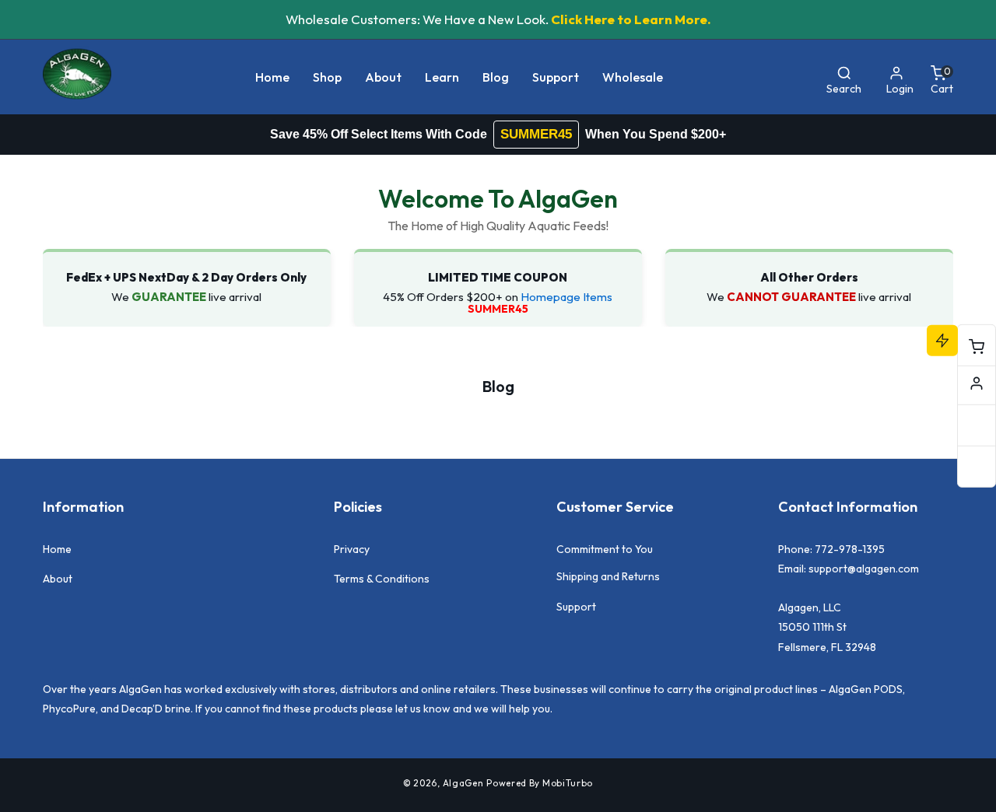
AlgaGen (463, 783)
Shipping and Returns (608, 576)
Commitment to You (604, 549)
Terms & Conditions (382, 579)
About (57, 579)
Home (57, 549)
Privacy (352, 549)
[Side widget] (976, 383)
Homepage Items (566, 297)
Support (576, 607)
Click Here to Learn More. (631, 19)
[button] (327, 77)
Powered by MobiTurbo (539, 783)
